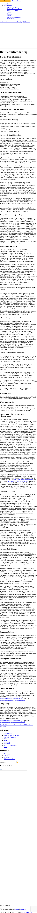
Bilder (5, 747)
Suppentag (10, 15)
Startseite (6, 4)
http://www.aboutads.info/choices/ (23, 479)
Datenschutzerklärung (10, 759)
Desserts (9, 14)
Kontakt (6, 755)
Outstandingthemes (26, 912)
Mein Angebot (8, 5)
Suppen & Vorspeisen (13, 10)
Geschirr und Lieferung (13, 17)
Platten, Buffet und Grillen (14, 9)
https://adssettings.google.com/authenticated (12, 700)
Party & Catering (12, 7)
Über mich (7, 754)
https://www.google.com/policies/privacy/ (12, 698)
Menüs (9, 12)
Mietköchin (10, 18)
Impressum (7, 757)
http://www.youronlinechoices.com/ (18, 481)
